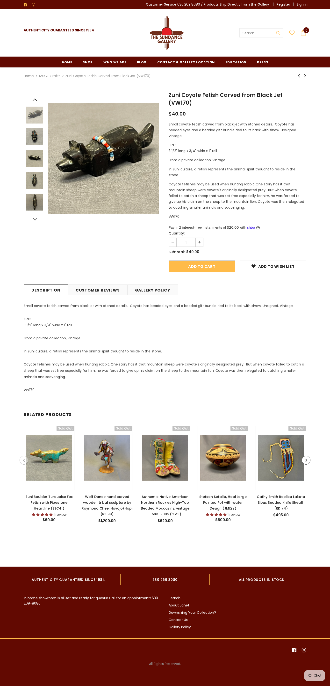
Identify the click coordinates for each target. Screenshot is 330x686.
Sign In (302, 4)
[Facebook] (27, 5)
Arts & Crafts (49, 75)
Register (283, 4)
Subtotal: (177, 251)
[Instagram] (35, 5)
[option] (103, 158)
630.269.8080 (188, 4)
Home (29, 75)
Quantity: (177, 233)
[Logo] (167, 33)
